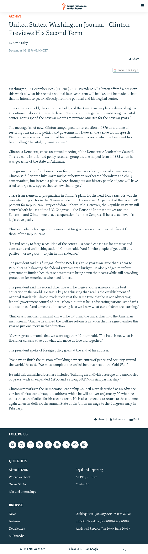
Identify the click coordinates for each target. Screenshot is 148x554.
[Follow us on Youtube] (12, 444)
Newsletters (17, 528)
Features (14, 521)
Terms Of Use (18, 484)
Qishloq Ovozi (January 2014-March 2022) (103, 514)
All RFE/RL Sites (86, 477)
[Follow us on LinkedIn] (66, 444)
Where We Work (20, 477)
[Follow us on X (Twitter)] (48, 444)
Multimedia (16, 535)
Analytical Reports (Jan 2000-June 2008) (103, 528)
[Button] (134, 59)
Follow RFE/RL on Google (83, 549)
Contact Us (83, 484)
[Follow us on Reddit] (21, 444)
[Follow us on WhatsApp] (75, 444)
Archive (15, 16)
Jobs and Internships (22, 491)
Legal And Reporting (89, 470)
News (12, 514)
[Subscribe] (83, 444)
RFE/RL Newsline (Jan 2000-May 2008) (102, 521)
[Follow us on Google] (39, 444)
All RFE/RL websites (32, 549)
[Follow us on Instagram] (30, 444)
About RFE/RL (18, 470)
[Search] (124, 549)
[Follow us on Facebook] (57, 444)
